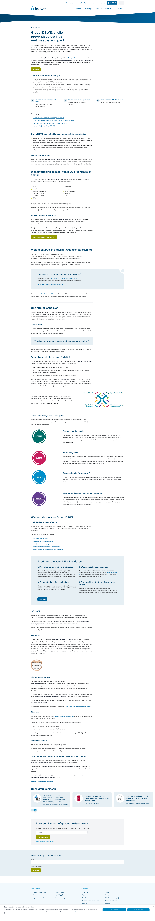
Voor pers (85, 895)
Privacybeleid (75, 911)
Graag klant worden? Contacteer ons (43, 237)
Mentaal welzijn (59, 892)
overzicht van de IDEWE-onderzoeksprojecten (63, 278)
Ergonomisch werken (39, 898)
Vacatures (102, 3)
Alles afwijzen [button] (138, 910)
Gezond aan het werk (39, 892)
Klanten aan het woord (111, 901)
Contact (108, 9)
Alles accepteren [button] (114, 910)
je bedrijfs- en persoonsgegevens (63, 716)
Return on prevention (90, 3)
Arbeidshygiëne (59, 895)
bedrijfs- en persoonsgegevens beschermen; (47, 544)
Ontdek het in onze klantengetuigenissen (78, 706)
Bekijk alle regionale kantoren (45, 841)
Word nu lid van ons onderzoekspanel (49, 284)
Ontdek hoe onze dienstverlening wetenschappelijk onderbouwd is (53, 120)
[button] (51, 913)
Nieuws (106, 895)
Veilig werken (37, 895)
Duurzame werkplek (61, 898)
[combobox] (62, 832)
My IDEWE (113, 3)
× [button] (153, 906)
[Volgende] (35, 810)
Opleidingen (88, 9)
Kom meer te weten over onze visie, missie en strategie (50, 123)
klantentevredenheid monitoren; (43, 541)
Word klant (35, 69)
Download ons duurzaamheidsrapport (42, 781)
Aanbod (78, 9)
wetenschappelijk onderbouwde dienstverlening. (48, 549)
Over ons (99, 9)
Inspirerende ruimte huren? (90, 901)
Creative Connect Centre (48, 294)
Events (84, 898)
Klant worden (69, 3)
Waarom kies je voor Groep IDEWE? (44, 126)
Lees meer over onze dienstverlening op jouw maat (48, 118)
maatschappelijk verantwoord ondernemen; (46, 546)
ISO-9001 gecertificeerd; (40, 538)
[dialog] (77, 912)
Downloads (78, 3)
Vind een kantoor (43, 837)
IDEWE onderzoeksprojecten (113, 898)
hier (40, 866)
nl (121, 3)
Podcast (84, 903)
